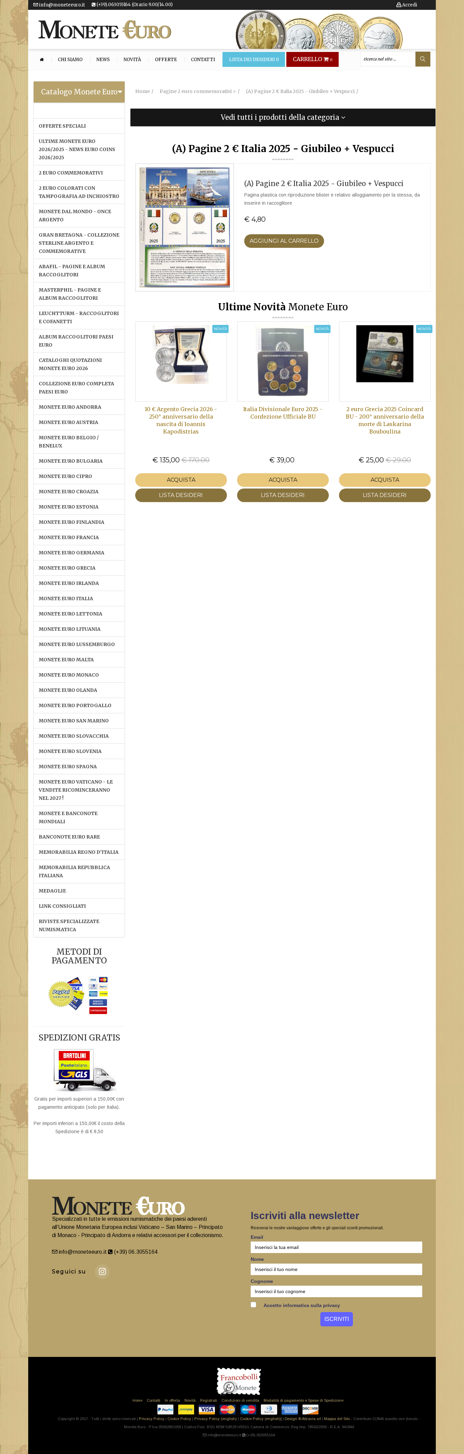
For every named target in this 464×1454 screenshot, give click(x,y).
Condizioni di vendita (240, 1400)
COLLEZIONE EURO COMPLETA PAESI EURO (76, 388)
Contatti (203, 59)
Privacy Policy (151, 1419)
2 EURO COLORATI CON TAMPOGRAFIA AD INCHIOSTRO (79, 192)
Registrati (208, 1400)
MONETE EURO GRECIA (67, 568)
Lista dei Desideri (254, 59)
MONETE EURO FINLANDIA (71, 522)
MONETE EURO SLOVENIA (70, 751)
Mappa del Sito (337, 1419)
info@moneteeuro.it (61, 5)
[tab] (79, 92)
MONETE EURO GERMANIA (71, 553)
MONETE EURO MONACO (69, 675)
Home (137, 1400)
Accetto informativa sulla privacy (301, 1305)
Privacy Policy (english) (215, 1419)
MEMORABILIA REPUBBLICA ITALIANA (74, 871)
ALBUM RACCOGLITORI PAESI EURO (76, 341)
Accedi (409, 5)
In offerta (172, 1400)
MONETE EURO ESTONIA (69, 507)
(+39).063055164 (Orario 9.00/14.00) (134, 4)
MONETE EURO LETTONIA (70, 614)
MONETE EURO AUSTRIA (68, 422)
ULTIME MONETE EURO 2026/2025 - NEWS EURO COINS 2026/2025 (77, 149)
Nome (257, 1259)
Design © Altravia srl (303, 1419)
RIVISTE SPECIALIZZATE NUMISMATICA (69, 925)
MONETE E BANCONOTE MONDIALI (68, 817)
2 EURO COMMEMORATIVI (71, 173)
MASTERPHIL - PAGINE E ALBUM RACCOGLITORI (70, 294)
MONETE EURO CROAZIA (69, 492)
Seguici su (69, 1271)
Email (257, 1237)
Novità (132, 59)
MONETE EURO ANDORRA (70, 407)
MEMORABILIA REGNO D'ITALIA (79, 852)
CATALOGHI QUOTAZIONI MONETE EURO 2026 (70, 364)
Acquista (181, 480)
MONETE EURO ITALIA (66, 598)
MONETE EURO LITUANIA (70, 629)
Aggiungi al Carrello (284, 241)
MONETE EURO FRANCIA (69, 537)
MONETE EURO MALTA (66, 660)
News (103, 59)
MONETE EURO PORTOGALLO (75, 705)
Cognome (262, 1281)
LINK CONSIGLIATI (62, 906)
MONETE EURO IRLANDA (69, 583)
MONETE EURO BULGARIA (71, 461)
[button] (283, 117)
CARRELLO (313, 59)
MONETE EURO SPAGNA (68, 766)
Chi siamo (70, 59)
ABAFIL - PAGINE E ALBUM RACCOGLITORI (72, 270)
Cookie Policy (179, 1419)
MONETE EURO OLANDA (68, 690)
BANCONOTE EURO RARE (69, 837)
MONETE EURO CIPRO (65, 476)
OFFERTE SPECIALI (62, 126)
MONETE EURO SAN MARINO (74, 721)
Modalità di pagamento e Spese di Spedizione (303, 1400)
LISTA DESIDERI (181, 495)
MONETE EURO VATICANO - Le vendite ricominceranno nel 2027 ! (76, 790)
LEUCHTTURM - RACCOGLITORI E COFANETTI (79, 317)
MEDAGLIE (52, 891)
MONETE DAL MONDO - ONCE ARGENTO (75, 215)
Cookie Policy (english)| (261, 1419)
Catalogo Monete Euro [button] (79, 92)
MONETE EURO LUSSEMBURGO (77, 644)
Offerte (166, 59)
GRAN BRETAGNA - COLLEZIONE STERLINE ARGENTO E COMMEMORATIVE (79, 243)
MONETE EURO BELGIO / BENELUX (69, 442)
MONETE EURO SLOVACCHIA (74, 736)
